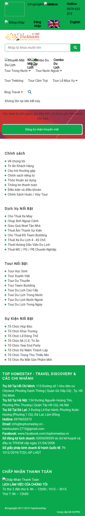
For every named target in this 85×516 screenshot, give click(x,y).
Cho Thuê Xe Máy (20, 216)
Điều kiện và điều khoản (24, 190)
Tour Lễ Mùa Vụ (64, 81)
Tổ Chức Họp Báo (20, 326)
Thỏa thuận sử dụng (22, 180)
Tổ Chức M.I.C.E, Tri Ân (23, 341)
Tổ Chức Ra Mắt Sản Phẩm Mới (30, 360)
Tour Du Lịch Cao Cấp (23, 290)
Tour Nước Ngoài (47, 71)
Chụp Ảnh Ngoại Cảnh (23, 221)
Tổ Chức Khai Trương (22, 331)
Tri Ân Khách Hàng (21, 166)
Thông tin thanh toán (22, 185)
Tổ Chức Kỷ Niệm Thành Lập (28, 350)
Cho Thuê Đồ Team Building (27, 235)
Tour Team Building (21, 285)
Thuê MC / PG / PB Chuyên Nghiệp (32, 249)
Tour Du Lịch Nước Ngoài (25, 300)
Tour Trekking (13, 81)
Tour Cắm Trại (38, 81)
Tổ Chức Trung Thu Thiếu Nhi (28, 355)
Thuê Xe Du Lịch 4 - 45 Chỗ (26, 240)
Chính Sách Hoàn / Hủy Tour (28, 194)
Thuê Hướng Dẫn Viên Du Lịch (29, 245)
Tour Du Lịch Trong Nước (25, 295)
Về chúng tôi (16, 161)
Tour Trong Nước (16, 71)
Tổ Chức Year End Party (24, 345)
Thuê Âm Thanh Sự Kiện (25, 230)
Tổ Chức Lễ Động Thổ (23, 336)
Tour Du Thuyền (19, 281)
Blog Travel (12, 92)
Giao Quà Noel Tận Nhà (24, 226)
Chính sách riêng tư (21, 175)
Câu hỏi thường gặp (21, 171)
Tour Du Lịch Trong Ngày (25, 304)
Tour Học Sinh (17, 271)
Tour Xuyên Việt (19, 276)
